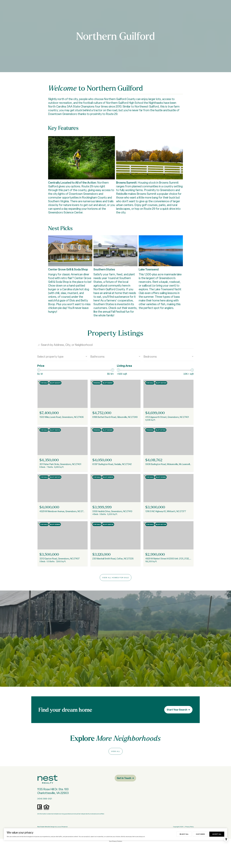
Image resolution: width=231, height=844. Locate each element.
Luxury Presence (62, 827)
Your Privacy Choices (115, 841)
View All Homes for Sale (115, 577)
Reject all (184, 834)
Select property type (50, 356)
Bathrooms (97, 356)
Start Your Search (177, 709)
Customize (200, 834)
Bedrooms (150, 356)
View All (115, 751)
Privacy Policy (189, 827)
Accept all (216, 834)
